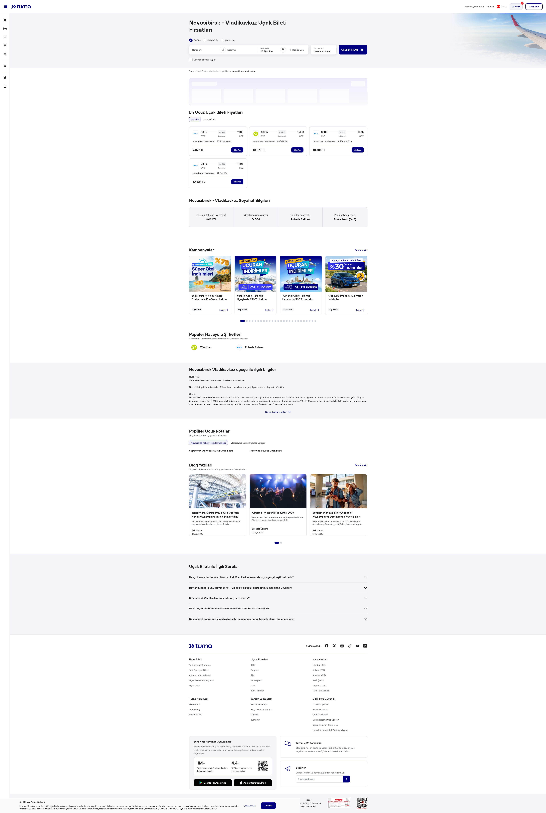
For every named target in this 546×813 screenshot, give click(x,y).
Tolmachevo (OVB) (345, 219)
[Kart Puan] (5, 66)
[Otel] (5, 28)
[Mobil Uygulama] (5, 86)
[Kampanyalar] (5, 78)
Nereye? (231, 49)
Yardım (490, 6)
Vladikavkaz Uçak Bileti (219, 71)
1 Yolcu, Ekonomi (322, 51)
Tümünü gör (361, 250)
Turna (191, 71)
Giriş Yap (534, 6)
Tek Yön (195, 119)
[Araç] (5, 45)
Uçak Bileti (201, 71)
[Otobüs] (5, 37)
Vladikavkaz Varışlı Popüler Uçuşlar (248, 442)
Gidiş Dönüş (210, 119)
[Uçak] (5, 20)
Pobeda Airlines (300, 219)
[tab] (195, 40)
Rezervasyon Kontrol (474, 6)
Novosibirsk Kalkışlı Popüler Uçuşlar (208, 442)
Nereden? (197, 49)
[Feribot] (5, 54)
